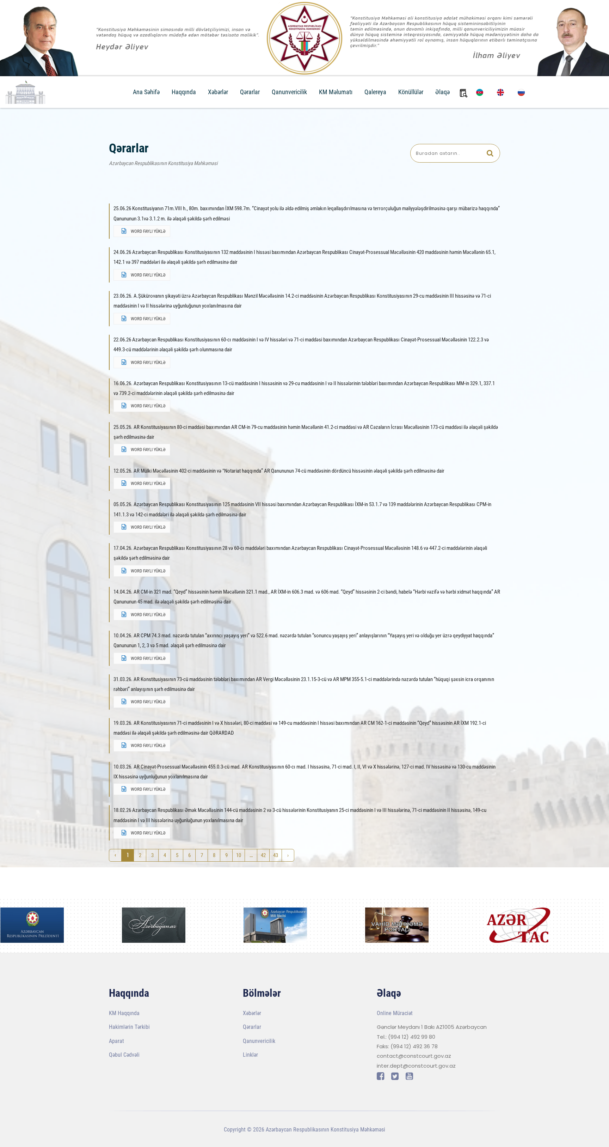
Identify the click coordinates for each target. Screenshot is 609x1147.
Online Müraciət (395, 1013)
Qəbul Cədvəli (124, 1054)
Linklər (250, 1054)
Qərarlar (250, 92)
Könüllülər (410, 92)
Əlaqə (442, 92)
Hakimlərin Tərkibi (129, 1027)
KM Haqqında (124, 1013)
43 (275, 855)
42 (263, 855)
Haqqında (184, 92)
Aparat (116, 1041)
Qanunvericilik (289, 92)
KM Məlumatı (335, 92)
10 (238, 855)
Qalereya (375, 92)
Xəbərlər (218, 92)
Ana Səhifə (146, 92)
